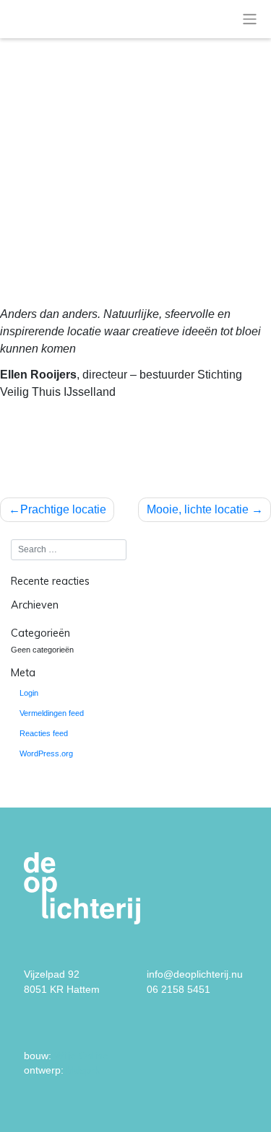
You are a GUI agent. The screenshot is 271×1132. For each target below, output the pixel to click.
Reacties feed (44, 733)
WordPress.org (46, 753)
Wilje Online (81, 1056)
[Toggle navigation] (249, 19)
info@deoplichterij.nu (195, 974)
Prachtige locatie (63, 509)
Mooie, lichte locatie (198, 509)
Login (29, 693)
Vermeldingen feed (52, 713)
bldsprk (84, 1070)
